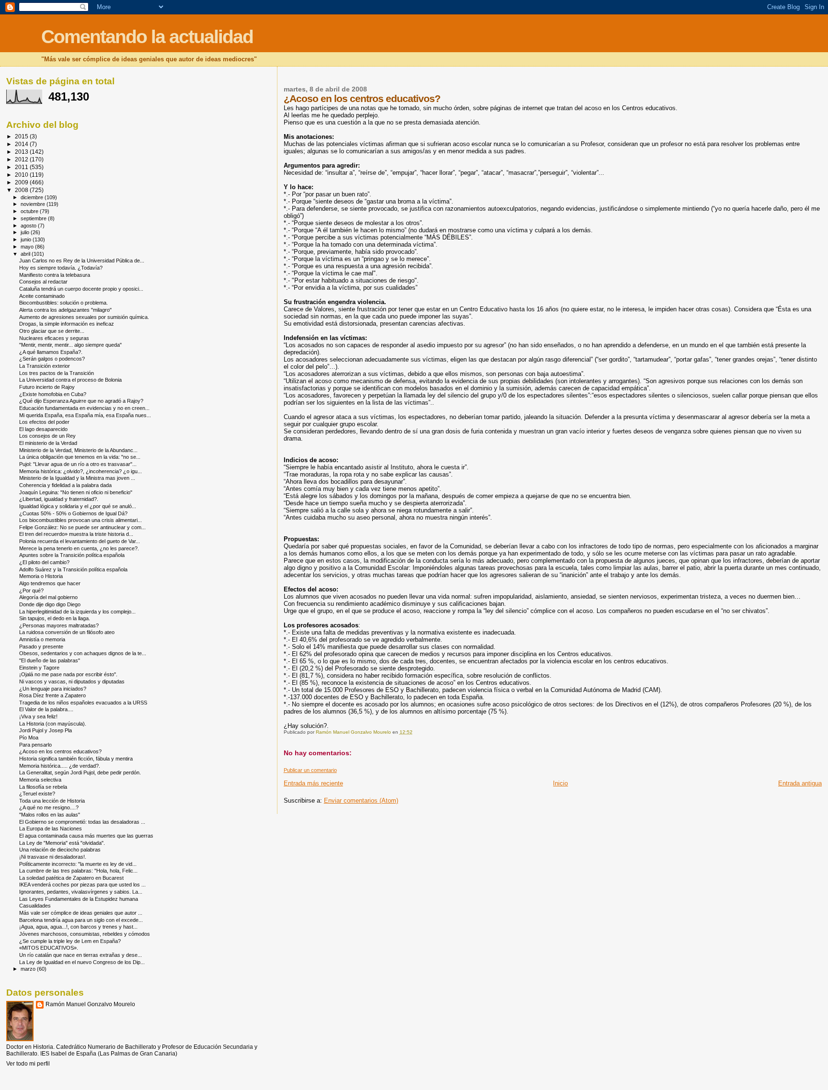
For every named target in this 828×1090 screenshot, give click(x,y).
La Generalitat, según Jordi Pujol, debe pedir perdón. (80, 772)
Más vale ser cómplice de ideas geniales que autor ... (80, 913)
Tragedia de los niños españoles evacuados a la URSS (83, 702)
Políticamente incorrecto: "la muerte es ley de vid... (78, 864)
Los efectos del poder (44, 422)
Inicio (560, 783)
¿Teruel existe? (37, 793)
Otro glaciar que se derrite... (51, 331)
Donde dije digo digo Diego (49, 604)
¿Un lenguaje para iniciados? (52, 689)
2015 (22, 136)
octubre (30, 211)
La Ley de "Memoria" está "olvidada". (62, 843)
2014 (22, 144)
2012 (22, 159)
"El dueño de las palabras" (49, 660)
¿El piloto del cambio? (44, 562)
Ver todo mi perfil (28, 1063)
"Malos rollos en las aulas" (49, 815)
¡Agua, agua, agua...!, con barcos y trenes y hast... (78, 927)
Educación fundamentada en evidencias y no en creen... (84, 408)
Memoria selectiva (40, 780)
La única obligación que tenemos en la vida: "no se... (79, 457)
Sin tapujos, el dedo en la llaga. (54, 618)
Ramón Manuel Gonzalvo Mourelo (90, 1004)
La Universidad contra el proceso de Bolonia (70, 380)
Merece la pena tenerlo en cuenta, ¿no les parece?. (79, 548)
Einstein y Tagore (39, 667)
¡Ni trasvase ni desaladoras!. (52, 857)
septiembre (34, 218)
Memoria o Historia (41, 576)
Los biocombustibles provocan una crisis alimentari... (80, 520)
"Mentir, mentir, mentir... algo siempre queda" (70, 345)
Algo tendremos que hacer (49, 583)
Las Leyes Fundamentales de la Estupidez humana (78, 899)
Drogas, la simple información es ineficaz (66, 324)
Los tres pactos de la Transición (56, 373)
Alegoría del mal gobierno (48, 597)
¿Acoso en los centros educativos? (60, 751)
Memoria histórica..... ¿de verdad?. (59, 766)
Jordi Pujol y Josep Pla (45, 730)
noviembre (33, 204)
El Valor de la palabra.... (46, 709)
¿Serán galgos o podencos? (52, 359)
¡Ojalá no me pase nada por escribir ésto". (68, 674)
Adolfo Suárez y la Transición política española (73, 569)
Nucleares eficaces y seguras (54, 338)
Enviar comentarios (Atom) (361, 800)
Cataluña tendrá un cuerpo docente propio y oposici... (81, 289)
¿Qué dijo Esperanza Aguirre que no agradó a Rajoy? (81, 401)
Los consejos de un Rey (47, 436)
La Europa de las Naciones (50, 828)
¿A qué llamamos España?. (50, 352)
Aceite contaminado (42, 296)
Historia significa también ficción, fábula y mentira (76, 758)
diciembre (33, 197)
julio (26, 232)
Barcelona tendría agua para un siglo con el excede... (81, 920)
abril (26, 254)
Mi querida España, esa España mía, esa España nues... (85, 415)
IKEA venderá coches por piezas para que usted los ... (82, 884)
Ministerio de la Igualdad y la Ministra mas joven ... (77, 478)
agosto (29, 225)
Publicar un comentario (310, 770)
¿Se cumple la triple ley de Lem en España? (70, 941)
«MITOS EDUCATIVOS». (48, 948)
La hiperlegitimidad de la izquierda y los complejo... (77, 611)
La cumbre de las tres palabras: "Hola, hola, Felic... (78, 871)
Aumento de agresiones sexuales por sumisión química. (84, 317)
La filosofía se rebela (43, 787)
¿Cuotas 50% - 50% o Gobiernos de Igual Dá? (73, 513)
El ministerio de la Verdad (48, 443)
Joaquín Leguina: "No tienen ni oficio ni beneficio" (75, 492)
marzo (29, 969)
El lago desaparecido (43, 429)
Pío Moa (28, 737)
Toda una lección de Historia (52, 801)
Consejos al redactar (43, 281)
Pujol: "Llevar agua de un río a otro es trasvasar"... (78, 464)
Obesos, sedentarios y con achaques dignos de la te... (82, 653)
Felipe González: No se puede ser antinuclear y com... (82, 527)
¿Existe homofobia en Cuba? (52, 394)
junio (27, 239)
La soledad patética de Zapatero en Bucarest (71, 878)
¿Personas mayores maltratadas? (59, 625)
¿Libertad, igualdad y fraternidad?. (58, 499)
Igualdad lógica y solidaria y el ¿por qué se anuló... (77, 506)
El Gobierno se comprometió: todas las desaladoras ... (82, 822)
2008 (22, 190)
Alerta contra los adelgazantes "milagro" (65, 310)
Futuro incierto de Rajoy (47, 387)
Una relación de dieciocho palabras (60, 849)
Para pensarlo (35, 745)
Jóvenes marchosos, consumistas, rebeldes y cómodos (84, 934)
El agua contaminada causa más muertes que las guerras (86, 836)
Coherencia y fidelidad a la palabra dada (65, 485)
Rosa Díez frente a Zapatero (52, 695)
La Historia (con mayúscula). (52, 724)
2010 (22, 174)
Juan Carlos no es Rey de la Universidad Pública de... (81, 260)
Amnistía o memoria (42, 639)
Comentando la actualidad (147, 36)
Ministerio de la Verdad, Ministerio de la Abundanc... (78, 450)
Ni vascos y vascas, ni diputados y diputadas (72, 681)
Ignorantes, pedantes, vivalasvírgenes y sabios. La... (80, 892)
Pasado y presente (41, 646)
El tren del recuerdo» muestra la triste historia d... (76, 534)
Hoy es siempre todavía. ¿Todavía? (61, 268)
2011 (22, 167)
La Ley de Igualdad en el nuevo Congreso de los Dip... (82, 962)
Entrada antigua (800, 783)
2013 (22, 151)
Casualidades (35, 905)
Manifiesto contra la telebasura (54, 275)
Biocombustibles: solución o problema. (63, 303)
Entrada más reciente (313, 783)
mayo (28, 247)
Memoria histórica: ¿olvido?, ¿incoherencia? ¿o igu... (80, 471)
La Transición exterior (44, 366)
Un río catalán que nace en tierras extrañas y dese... (80, 955)
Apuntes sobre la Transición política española (72, 555)
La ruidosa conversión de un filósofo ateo (67, 632)
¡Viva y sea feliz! (38, 716)
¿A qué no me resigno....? (49, 807)
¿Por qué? (31, 590)
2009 (22, 182)
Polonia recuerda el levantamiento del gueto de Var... (79, 541)
